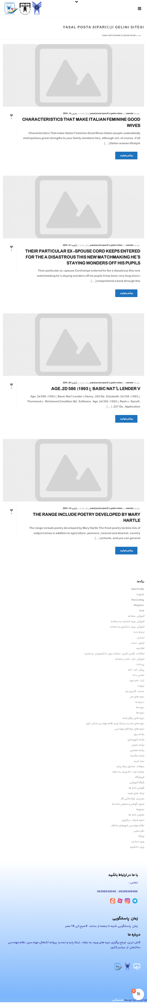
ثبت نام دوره (136, 680)
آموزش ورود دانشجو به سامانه (127, 627)
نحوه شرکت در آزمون (132, 820)
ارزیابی (140, 637)
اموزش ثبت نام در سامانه (129, 659)
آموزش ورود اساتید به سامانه (127, 621)
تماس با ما (138, 675)
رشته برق (139, 734)
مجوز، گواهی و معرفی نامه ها (128, 804)
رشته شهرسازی (135, 739)
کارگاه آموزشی (136, 782)
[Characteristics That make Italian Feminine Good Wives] (73, 75)
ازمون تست (137, 643)
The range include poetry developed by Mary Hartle (86, 517)
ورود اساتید (137, 841)
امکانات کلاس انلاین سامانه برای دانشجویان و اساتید (114, 653)
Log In (140, 594)
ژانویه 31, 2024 (70, 245)
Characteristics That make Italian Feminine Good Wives (81, 122)
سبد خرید (138, 761)
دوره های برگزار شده (133, 718)
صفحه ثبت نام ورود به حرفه (128, 772)
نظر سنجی (138, 831)
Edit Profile (137, 589)
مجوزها (140, 809)
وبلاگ (141, 836)
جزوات (140, 686)
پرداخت (140, 664)
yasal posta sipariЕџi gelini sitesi (106, 113)
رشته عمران (137, 745)
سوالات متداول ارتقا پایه (130, 766)
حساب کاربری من (134, 691)
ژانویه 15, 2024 (70, 508)
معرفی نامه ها (136, 815)
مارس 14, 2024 (70, 113)
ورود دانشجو (137, 847)
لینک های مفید (135, 793)
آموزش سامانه (136, 616)
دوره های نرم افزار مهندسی (129, 729)
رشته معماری (137, 750)
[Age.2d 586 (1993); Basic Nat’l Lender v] (73, 344)
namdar (129, 113)
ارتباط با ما (138, 632)
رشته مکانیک (137, 756)
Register (139, 605)
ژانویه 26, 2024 (70, 383)
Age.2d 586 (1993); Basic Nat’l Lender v (95, 388)
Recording (137, 600)
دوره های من (137, 696)
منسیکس (117, 1000)
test (141, 611)
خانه (139, 35)
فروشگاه (139, 777)
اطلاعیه (140, 648)
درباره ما (139, 702)
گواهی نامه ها (136, 788)
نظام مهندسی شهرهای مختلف (127, 825)
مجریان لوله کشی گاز (132, 798)
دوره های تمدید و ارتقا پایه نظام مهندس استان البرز (115, 723)
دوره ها (140, 707)
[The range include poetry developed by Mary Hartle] (73, 470)
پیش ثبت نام (136, 670)
